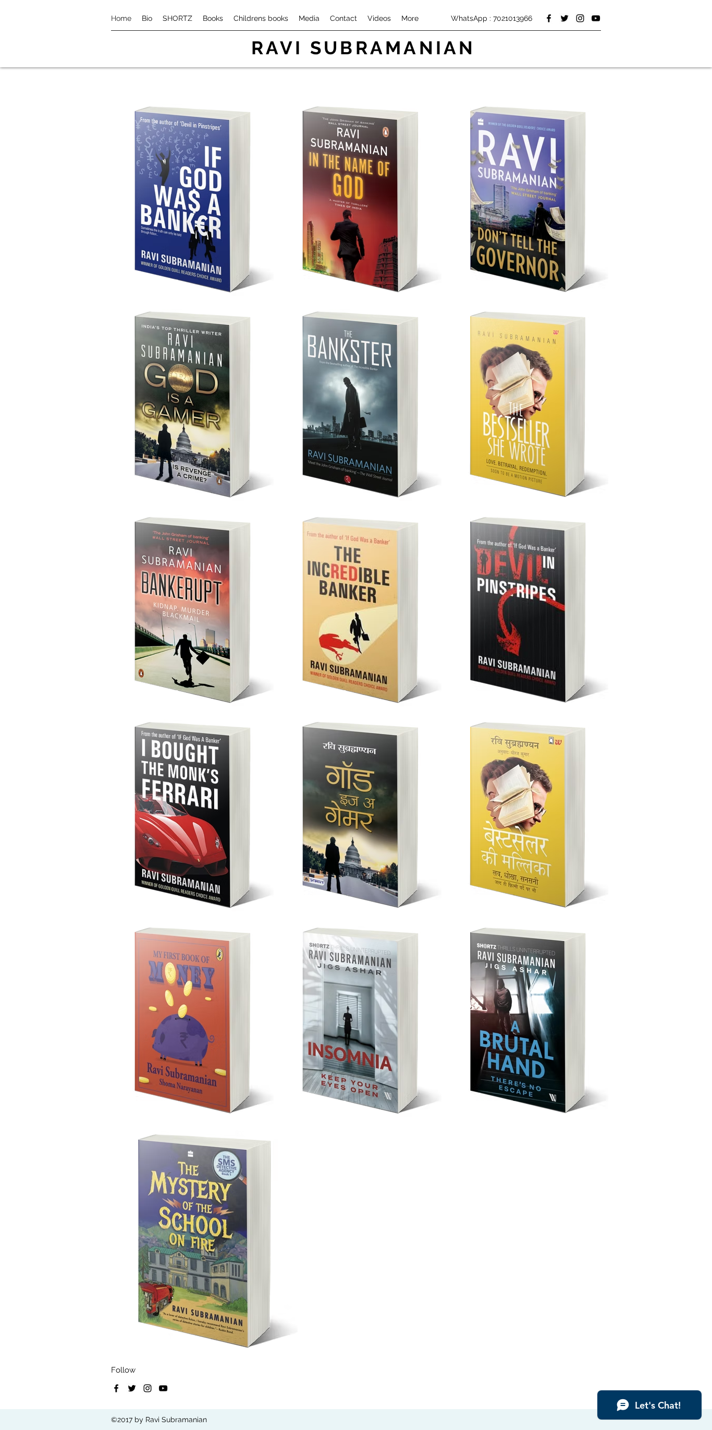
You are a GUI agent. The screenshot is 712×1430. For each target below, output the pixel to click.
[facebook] (549, 18)
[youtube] (596, 18)
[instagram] (580, 18)
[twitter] (564, 18)
